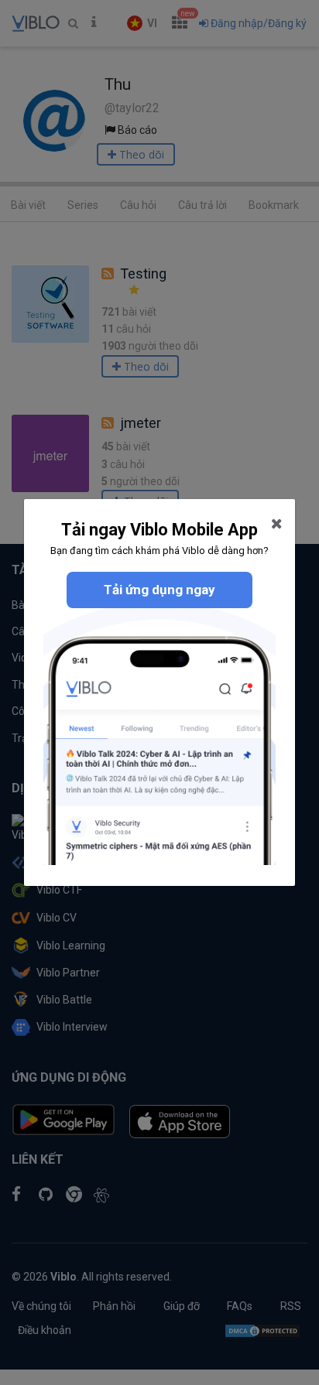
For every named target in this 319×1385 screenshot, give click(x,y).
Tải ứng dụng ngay (159, 589)
